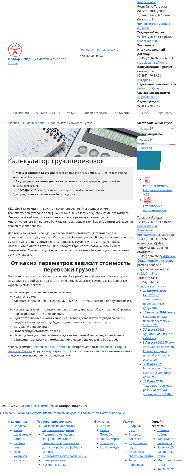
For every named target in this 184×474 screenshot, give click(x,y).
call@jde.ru (144, 80)
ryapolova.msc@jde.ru (152, 63)
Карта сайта (109, 50)
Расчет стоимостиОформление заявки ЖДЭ (157, 190)
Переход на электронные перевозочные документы (154, 299)
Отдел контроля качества (20, 456)
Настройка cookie (112, 413)
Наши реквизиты (54, 460)
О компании (20, 113)
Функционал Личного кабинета (158, 334)
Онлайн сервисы (95, 113)
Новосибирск (109, 439)
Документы (122, 113)
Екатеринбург (109, 447)
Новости (20, 426)
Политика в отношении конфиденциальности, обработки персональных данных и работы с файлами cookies (62, 443)
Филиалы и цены (48, 113)
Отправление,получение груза (155, 208)
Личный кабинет (149, 163)
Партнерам (164, 113)
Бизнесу (143, 113)
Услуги (71, 113)
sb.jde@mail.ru (147, 97)
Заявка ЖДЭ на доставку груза (165, 451)
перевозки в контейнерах (52, 347)
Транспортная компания (36, 406)
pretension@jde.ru (150, 88)
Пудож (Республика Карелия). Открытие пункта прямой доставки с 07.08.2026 (158, 351)
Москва (105, 426)
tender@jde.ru (147, 41)
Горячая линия (90, 50)
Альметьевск (146, 2)
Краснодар (107, 443)
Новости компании (150, 286)
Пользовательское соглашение (64, 456)
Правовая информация (54, 422)
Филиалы (24, 413)
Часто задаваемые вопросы (22, 434)
